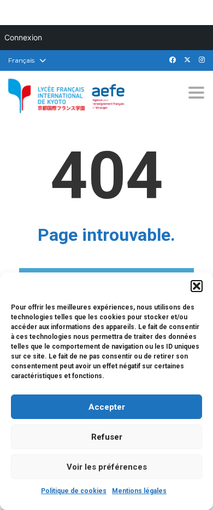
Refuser (106, 437)
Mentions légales (139, 491)
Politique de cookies (73, 491)
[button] (196, 286)
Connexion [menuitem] (23, 37)
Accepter (106, 407)
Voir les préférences (107, 467)
